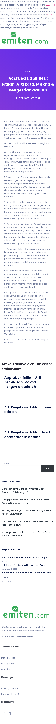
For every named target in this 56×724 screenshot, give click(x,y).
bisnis (7, 171)
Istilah (28, 71)
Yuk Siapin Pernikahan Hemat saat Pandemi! (26, 565)
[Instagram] (3, 713)
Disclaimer (6, 669)
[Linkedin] (9, 713)
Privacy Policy (7, 663)
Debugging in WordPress (39, 17)
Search (5, 463)
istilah (33, 152)
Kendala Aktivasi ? (10, 694)
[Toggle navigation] (6, 46)
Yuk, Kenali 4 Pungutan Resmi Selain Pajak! (25, 557)
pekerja (20, 299)
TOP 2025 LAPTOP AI (29, 98)
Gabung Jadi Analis (11, 688)
